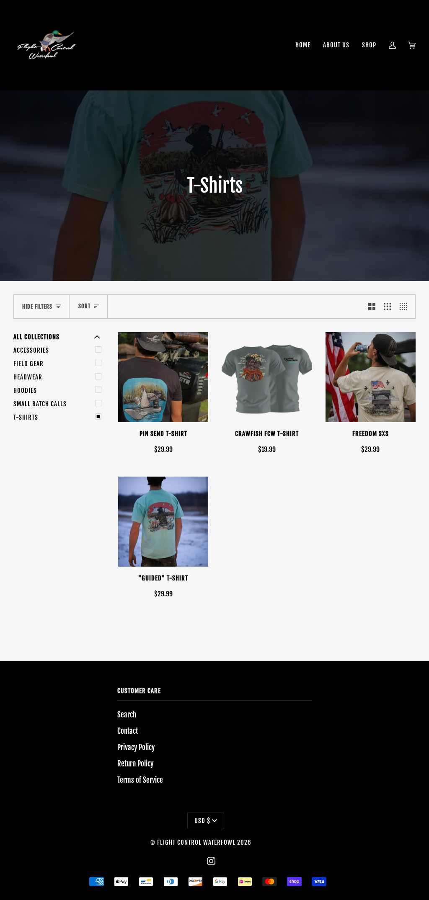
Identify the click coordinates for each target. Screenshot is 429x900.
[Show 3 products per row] (387, 306)
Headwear (27, 377)
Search (126, 714)
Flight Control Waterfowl (196, 842)
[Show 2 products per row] (372, 306)
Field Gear (28, 364)
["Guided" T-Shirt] (163, 522)
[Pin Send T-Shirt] (163, 377)
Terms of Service (140, 779)
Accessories (31, 350)
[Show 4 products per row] (405, 306)
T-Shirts (25, 417)
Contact (127, 730)
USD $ (202, 821)
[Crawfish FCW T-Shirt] (267, 377)
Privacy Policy (136, 747)
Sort (84, 306)
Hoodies (25, 391)
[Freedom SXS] (371, 377)
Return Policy (135, 763)
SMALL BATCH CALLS (40, 404)
